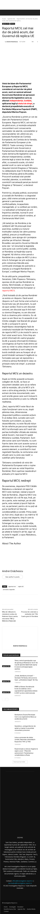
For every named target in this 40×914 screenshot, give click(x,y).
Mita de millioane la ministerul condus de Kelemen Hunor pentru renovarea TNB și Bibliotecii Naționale (10, 616)
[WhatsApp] (26, 47)
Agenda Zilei (11, 19)
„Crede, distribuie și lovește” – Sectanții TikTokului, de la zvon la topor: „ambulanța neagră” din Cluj (26, 678)
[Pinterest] (21, 47)
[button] (37, 12)
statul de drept (25, 103)
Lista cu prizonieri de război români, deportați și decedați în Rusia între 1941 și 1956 (25, 740)
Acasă (4, 19)
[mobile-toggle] (3, 12)
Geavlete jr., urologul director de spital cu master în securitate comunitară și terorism (25, 728)
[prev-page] (3, 699)
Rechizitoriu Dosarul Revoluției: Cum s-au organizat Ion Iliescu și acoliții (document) (25, 717)
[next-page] (7, 699)
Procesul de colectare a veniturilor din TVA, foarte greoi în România (29, 614)
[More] (30, 47)
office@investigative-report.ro (22, 881)
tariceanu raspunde (9, 589)
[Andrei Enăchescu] (3, 42)
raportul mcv (12, 586)
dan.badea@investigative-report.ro (20, 883)
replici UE (20, 586)
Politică (12, 23)
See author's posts (12, 577)
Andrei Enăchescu (12, 41)
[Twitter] (16, 47)
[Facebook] (11, 47)
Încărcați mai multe (19, 762)
